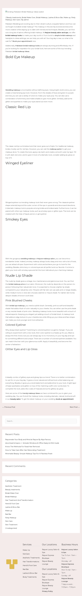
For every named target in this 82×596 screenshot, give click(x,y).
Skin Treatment (11, 525)
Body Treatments (30, 577)
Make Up (26, 550)
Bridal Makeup (42, 17)
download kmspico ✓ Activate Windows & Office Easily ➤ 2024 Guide (32, 443)
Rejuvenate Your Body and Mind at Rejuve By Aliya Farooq (28, 440)
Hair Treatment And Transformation (19, 500)
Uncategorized (11, 528)
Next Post (75, 407)
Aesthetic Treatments (31, 558)
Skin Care (16, 20)
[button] (57, 4)
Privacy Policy (47, 591)
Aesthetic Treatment (13, 486)
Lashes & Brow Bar (55, 17)
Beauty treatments (13, 17)
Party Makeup (10, 518)
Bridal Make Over (28, 17)
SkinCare (26, 554)
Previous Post (8, 407)
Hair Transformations (31, 562)
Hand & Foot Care (12, 504)
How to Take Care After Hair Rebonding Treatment (25, 450)
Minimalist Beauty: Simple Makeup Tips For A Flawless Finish (28, 454)
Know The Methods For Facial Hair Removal (22, 447)
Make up (67, 17)
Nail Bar (8, 514)
